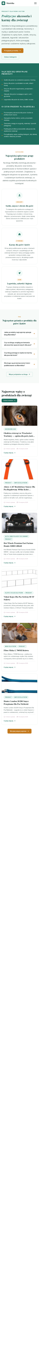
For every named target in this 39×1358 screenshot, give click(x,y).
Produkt (8, 483)
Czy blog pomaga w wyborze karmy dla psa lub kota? (18, 354)
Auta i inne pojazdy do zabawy (16, 536)
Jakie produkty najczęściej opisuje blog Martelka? (17, 333)
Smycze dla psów (20, 483)
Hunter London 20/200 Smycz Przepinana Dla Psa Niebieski (16, 702)
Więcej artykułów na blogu (18, 374)
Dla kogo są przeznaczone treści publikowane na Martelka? (17, 364)
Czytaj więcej (8, 453)
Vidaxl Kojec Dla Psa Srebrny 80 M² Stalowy (19, 598)
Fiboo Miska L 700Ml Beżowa (16, 650)
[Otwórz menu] (35, 3)
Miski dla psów (10, 646)
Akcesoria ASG (10, 429)
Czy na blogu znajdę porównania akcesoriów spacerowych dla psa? (18, 344)
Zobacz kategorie (10, 57)
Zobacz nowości (8, 400)
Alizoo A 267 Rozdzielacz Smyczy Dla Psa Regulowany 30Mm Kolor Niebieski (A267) (19, 489)
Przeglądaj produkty (11, 50)
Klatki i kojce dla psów (14, 593)
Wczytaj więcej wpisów (18, 731)
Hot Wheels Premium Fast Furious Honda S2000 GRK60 (18, 544)
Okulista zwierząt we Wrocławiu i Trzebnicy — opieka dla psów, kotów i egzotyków (19, 436)
